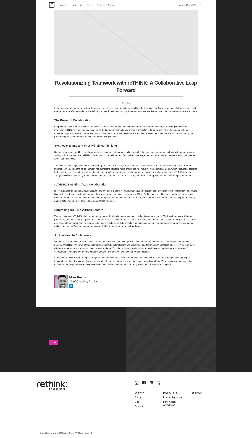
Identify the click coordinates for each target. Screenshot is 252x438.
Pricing (73, 5)
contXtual (197, 392)
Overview (63, 5)
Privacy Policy (170, 392)
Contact (111, 5)
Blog (81, 5)
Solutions (100, 5)
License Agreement (173, 397)
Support (90, 5)
